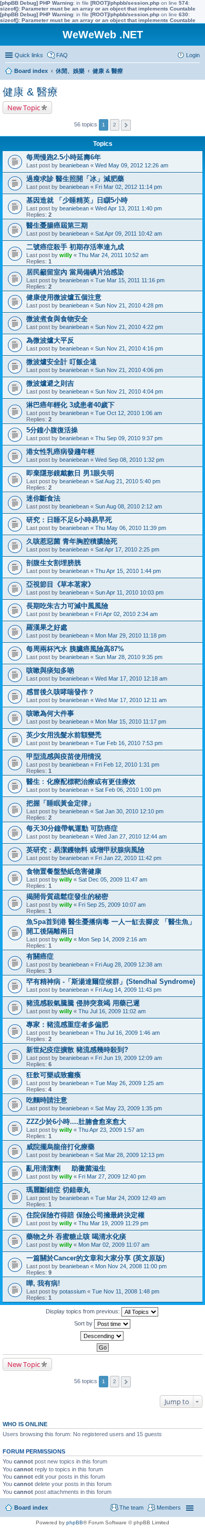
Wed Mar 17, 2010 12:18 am (131, 678)
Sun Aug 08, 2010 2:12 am (128, 506)
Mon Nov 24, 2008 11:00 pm (131, 1266)
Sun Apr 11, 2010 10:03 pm (129, 592)
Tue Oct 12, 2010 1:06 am (128, 413)
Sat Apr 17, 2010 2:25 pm (127, 549)
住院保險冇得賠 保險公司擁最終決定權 (85, 1215)
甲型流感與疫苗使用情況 (63, 756)
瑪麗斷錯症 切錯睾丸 (58, 1190)
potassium (72, 1291)
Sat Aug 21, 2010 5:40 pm (127, 481)
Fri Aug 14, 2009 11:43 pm (128, 989)
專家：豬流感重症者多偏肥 (67, 1024)
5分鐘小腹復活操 (52, 430)
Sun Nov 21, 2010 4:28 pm (129, 305)
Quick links (29, 55)
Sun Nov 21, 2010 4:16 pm (129, 348)
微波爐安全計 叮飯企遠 (61, 362)
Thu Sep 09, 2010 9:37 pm (128, 438)
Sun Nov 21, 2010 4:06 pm (129, 370)
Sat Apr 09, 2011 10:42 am (128, 233)
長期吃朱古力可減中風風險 (67, 606)
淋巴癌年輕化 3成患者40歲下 (70, 405)
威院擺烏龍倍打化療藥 (60, 1147)
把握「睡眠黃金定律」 (60, 803)
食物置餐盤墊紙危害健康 (63, 871)
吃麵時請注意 (46, 1100)
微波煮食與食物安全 (57, 319)
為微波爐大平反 (50, 340)
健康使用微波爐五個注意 (63, 297)
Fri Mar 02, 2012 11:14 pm (128, 187)
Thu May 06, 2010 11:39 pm (130, 528)
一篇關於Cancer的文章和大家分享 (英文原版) (95, 1258)
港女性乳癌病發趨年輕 (60, 451)
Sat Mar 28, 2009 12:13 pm (129, 1155)
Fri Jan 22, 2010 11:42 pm (128, 858)
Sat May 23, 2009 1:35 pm (128, 1108)
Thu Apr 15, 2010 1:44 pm (128, 571)
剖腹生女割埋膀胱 (53, 563)
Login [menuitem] (193, 55)
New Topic (23, 107)
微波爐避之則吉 (50, 383)
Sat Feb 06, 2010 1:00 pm (128, 790)
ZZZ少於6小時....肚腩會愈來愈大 (76, 1122)
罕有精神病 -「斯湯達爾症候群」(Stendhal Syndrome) (110, 981)
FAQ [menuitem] (62, 55)
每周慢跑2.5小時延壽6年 (63, 157)
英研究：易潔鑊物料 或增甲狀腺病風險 (85, 850)
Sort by (84, 1323)
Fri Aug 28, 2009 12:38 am (128, 964)
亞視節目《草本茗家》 (60, 584)
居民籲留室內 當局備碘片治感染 (75, 272)
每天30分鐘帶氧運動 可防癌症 (72, 828)
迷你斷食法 (43, 498)
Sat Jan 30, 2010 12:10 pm (129, 811)
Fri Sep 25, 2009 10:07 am (112, 904)
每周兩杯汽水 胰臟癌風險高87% (75, 649)
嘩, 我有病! (43, 1283)
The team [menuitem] (131, 1507)
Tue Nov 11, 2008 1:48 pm (125, 1291)
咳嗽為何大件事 (50, 713)
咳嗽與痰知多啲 (50, 670)
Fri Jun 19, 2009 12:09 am (128, 1058)
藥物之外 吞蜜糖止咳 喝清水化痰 (76, 1236)
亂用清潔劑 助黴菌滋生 (66, 1168)
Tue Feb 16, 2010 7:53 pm (128, 743)
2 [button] (114, 125)
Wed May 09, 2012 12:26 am (131, 165)
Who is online (25, 1424)
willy (65, 255)
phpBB (74, 1522)
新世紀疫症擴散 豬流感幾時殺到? (77, 1050)
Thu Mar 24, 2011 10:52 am (113, 255)
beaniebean (74, 165)
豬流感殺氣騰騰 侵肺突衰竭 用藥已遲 (83, 1003)
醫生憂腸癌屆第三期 (57, 225)
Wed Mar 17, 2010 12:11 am (131, 700)
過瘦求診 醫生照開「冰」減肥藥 (75, 179)
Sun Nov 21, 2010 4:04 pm (129, 391)
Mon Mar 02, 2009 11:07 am (113, 1245)
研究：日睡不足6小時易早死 (69, 520)
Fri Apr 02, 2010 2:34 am (126, 614)
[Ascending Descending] (102, 1336)
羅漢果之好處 (46, 627)
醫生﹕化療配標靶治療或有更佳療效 (81, 782)
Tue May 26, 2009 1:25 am (129, 1083)
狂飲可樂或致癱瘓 (53, 1075)
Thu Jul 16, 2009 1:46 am (127, 1033)
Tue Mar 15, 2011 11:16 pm (130, 280)
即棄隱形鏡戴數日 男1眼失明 (70, 473)
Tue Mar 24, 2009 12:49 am (130, 1198)
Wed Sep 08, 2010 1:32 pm (129, 460)
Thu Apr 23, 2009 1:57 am (111, 1130)
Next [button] (126, 125)
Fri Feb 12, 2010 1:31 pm (127, 764)
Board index (31, 1507)
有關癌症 (40, 956)
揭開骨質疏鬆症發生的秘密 (67, 896)
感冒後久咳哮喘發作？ (60, 692)
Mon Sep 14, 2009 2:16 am (112, 939)
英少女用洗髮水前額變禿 (63, 735)
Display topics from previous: (83, 1311)
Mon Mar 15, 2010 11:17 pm (130, 721)
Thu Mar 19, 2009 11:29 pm (113, 1223)
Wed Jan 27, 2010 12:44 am (131, 836)
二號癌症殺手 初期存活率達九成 (75, 247)
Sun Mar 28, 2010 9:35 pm (128, 657)
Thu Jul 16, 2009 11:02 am (112, 1011)
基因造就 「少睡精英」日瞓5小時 (77, 200)
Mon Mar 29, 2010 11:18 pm (130, 635)
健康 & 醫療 (30, 92)
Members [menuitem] (169, 1507)
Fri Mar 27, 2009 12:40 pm (112, 1176)
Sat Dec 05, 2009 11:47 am (112, 879)
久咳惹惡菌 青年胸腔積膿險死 (71, 541)
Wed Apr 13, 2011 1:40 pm (128, 208)
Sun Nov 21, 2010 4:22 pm (129, 327)
